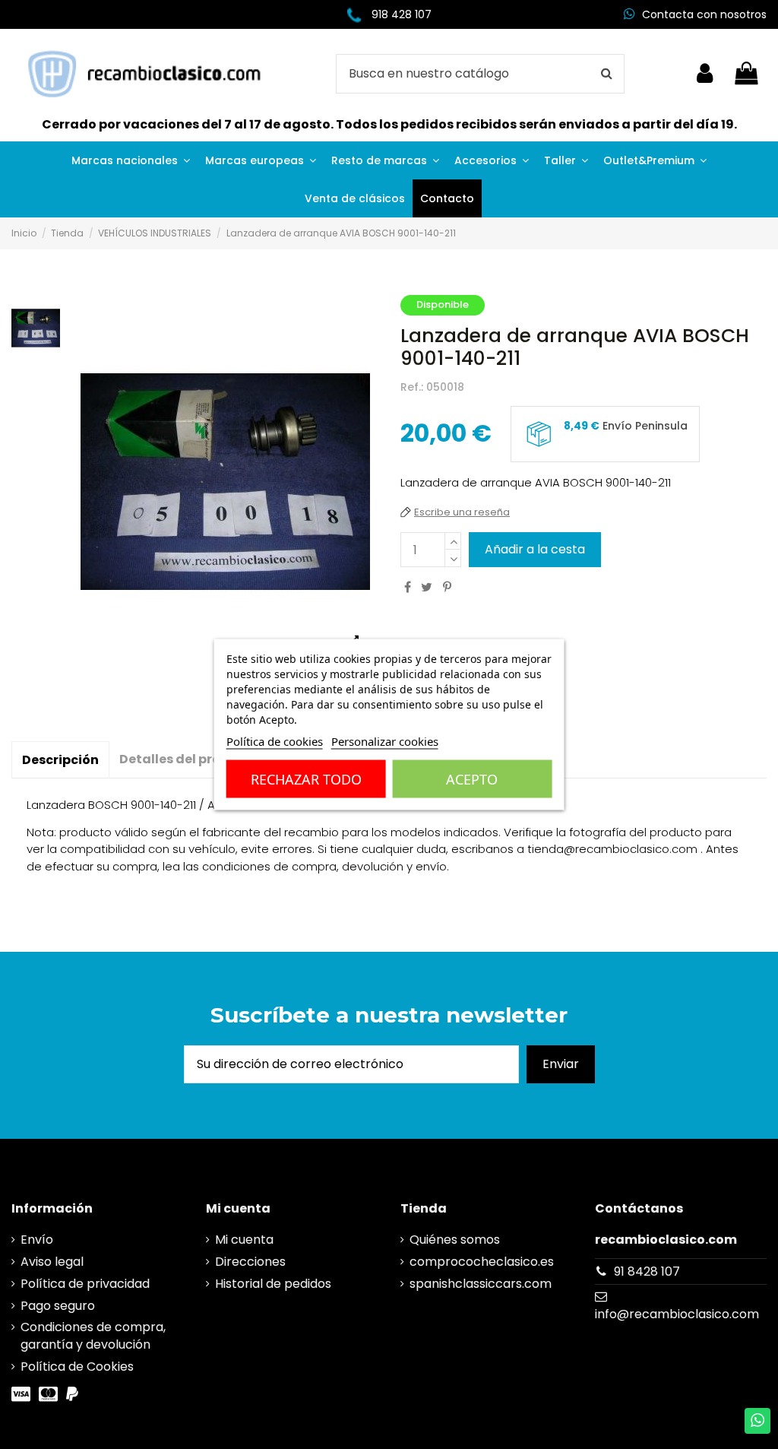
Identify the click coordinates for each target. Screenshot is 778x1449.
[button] (131, 160)
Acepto (472, 779)
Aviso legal (52, 1262)
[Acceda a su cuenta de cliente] (704, 74)
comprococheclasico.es (482, 1262)
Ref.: (411, 387)
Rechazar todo (306, 779)
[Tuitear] (426, 587)
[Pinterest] (447, 587)
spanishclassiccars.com (481, 1284)
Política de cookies (274, 741)
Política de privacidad (85, 1284)
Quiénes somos (455, 1240)
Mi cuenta (244, 1240)
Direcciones (250, 1262)
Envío (37, 1240)
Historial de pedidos (273, 1284)
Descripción (60, 760)
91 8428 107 (647, 1271)
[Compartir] (407, 587)
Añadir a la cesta (535, 549)
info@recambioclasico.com (677, 1314)
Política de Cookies (77, 1367)
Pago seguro (58, 1306)
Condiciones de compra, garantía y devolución (93, 1335)
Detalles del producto (189, 759)
